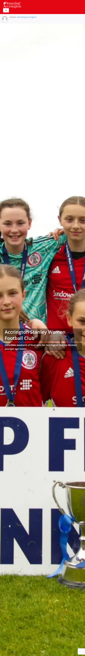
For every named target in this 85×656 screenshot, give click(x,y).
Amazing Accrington (26, 17)
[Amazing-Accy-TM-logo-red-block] (12, 2)
